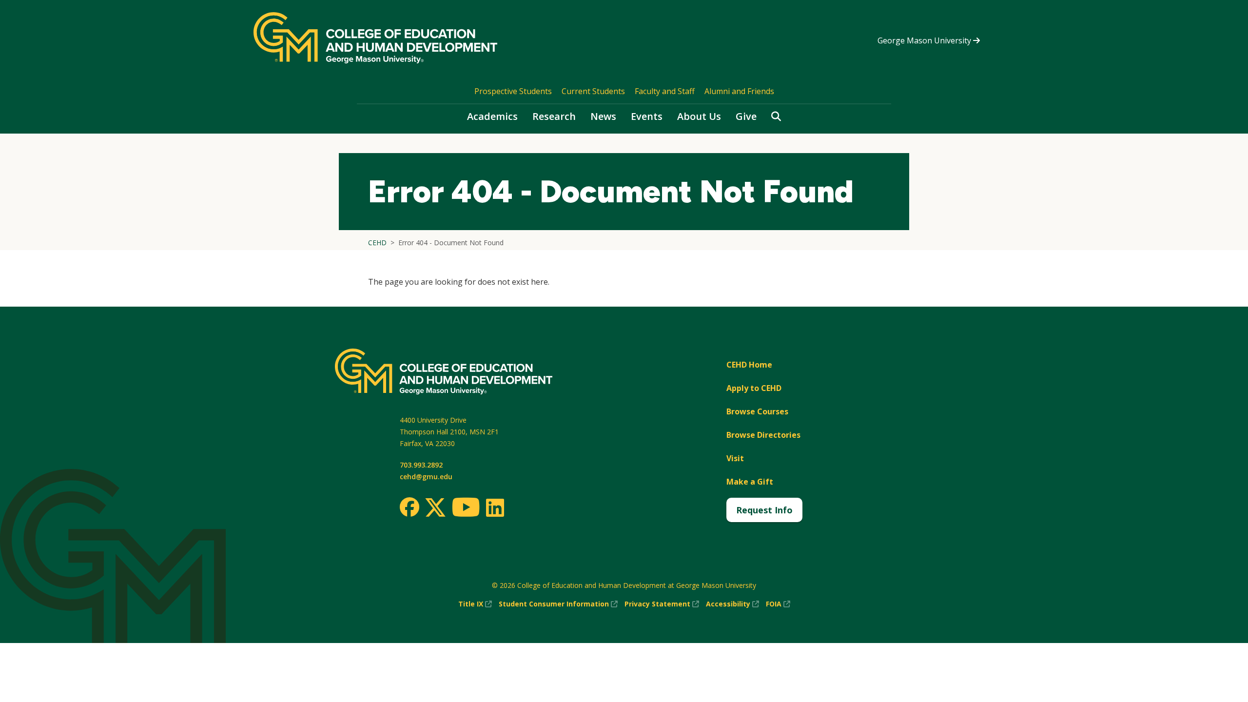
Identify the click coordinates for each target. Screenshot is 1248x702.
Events (647, 116)
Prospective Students (513, 91)
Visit (735, 458)
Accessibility (732, 604)
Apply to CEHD (753, 388)
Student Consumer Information (558, 604)
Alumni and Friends (739, 91)
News (603, 116)
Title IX (475, 604)
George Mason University (925, 40)
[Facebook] (409, 507)
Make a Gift (749, 481)
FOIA (778, 604)
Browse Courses (757, 411)
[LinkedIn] (494, 507)
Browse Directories (763, 434)
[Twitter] (435, 508)
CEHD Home (749, 364)
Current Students (593, 91)
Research (554, 116)
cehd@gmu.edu (426, 476)
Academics (492, 116)
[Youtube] (465, 508)
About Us (699, 116)
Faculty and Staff (665, 91)
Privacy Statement (661, 604)
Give (746, 116)
